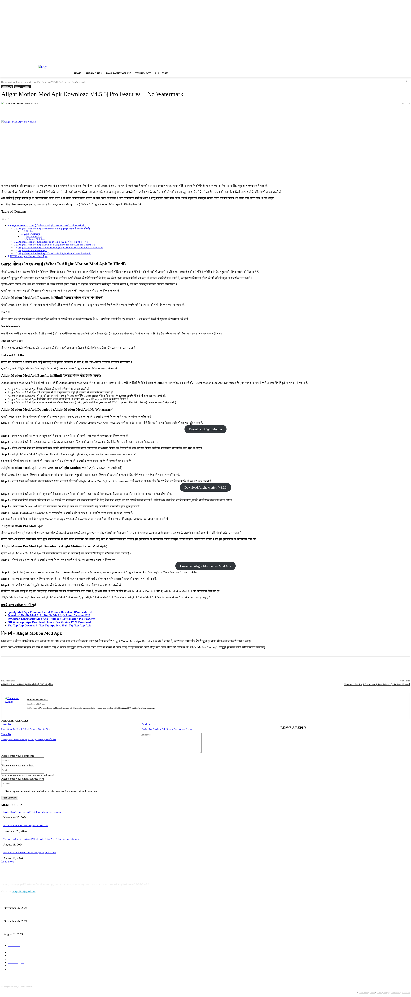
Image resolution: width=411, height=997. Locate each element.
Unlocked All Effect (35, 239)
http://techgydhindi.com (36, 704)
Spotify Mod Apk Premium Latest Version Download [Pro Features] (50, 612)
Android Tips (14, 82)
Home (4, 82)
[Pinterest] (53, 112)
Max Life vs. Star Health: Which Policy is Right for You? (26, 729)
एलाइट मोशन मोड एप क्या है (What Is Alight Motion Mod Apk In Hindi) (48, 225)
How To (17, 86)
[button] (406, 81)
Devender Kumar (15, 103)
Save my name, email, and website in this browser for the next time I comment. (51, 791)
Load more (7, 861)
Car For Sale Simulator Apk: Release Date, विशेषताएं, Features (167, 729)
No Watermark (33, 234)
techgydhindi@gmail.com (23, 891)
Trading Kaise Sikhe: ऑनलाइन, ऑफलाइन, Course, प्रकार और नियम (28, 739)
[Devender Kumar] (3, 103)
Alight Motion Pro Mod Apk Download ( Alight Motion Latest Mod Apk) (54, 253)
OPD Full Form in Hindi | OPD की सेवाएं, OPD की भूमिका (27, 684)
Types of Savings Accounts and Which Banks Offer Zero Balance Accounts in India (41, 839)
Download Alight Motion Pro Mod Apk (205, 566)
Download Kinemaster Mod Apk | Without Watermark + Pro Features (51, 618)
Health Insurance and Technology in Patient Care (25, 825)
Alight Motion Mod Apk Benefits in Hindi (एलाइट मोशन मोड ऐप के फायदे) (53, 241)
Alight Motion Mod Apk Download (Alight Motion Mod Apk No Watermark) (57, 244)
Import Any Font (34, 236)
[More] (76, 111)
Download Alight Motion (205, 429)
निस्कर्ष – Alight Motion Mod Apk (28, 256)
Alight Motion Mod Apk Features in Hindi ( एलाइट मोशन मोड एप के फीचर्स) (54, 228)
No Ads (29, 231)
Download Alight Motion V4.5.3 (205, 487)
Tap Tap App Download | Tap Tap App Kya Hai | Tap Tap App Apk (49, 625)
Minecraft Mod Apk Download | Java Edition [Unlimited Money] (377, 684)
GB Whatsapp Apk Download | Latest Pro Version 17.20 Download (49, 622)
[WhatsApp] (64, 112)
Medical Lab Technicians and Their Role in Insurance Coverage (32, 812)
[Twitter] (41, 112)
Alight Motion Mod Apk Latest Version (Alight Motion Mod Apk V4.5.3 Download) (60, 247)
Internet (26, 86)
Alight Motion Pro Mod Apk (32, 250)
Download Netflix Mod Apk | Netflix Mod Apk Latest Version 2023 (49, 615)
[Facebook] (29, 112)
